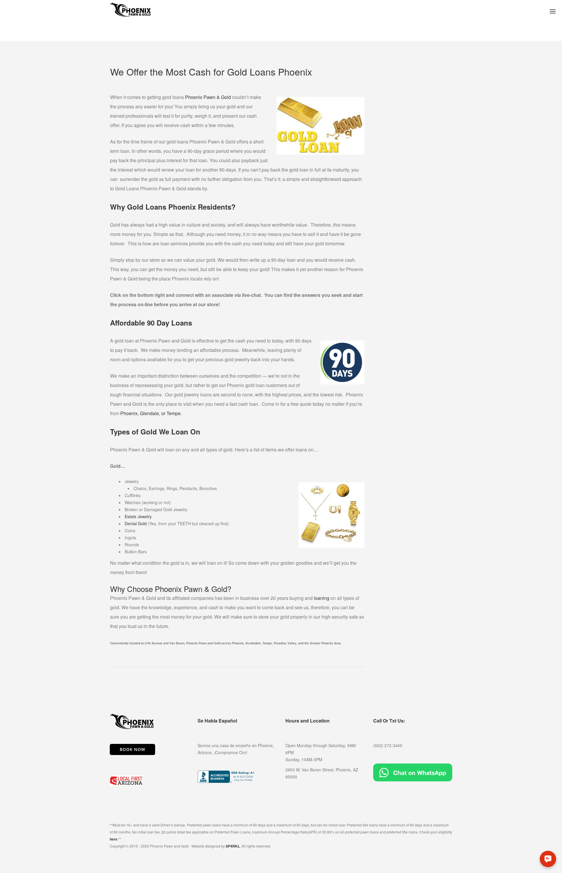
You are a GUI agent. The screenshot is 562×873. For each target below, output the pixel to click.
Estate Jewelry (138, 516)
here (113, 839)
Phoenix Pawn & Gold (208, 97)
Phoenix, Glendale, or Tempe (150, 413)
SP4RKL (233, 846)
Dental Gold (136, 523)
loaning (321, 598)
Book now (132, 749)
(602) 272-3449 (387, 745)
